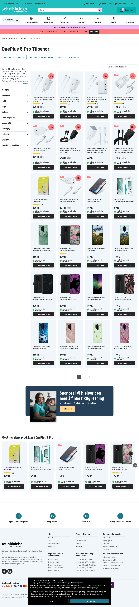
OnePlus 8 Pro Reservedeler (68, 57)
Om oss (78, 538)
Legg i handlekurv (43, 116)
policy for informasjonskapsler (48, 588)
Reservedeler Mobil (31, 22)
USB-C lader (106, 543)
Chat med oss (67, 409)
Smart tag (106, 549)
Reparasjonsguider (54, 543)
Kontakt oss (51, 546)
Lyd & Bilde (81, 22)
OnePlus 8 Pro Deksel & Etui (14, 57)
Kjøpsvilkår (51, 538)
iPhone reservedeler (109, 557)
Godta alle (90, 601)
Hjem (3, 38)
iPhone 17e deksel (53, 571)
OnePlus (23, 38)
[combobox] (70, 10)
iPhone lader (107, 538)
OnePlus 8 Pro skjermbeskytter (41, 57)
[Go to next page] (94, 377)
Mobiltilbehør (48, 22)
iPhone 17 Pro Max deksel (56, 568)
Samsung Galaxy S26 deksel (84, 559)
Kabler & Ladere (65, 22)
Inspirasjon (79, 546)
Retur (49, 541)
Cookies (78, 543)
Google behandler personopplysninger (84, 588)
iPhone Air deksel (53, 562)
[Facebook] (4, 571)
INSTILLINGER (49, 601)
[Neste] (135, 465)
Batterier (114, 22)
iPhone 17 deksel (53, 559)
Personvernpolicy (81, 541)
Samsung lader (107, 541)
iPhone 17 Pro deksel (54, 565)
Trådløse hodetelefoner (110, 546)
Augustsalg (130, 22)
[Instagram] (9, 571)
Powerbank (98, 22)
